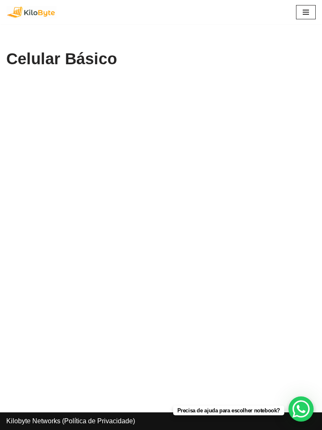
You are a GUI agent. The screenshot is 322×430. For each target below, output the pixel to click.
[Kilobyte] (31, 12)
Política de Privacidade (98, 421)
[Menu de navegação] (306, 12)
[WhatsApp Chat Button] (301, 409)
